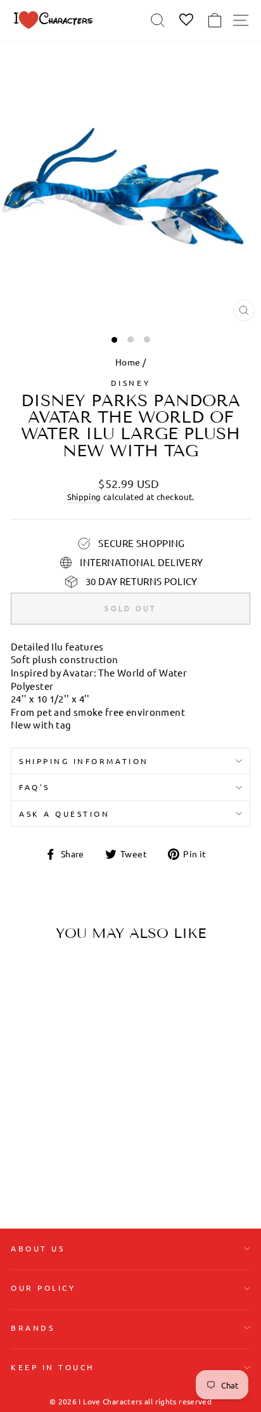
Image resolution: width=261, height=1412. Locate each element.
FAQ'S (34, 787)
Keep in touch (52, 1367)
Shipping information (84, 761)
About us (38, 1248)
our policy (43, 1288)
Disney (130, 383)
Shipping (84, 496)
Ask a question (64, 813)
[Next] (87, 1031)
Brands (32, 1328)
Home (127, 361)
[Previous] (25, 1031)
